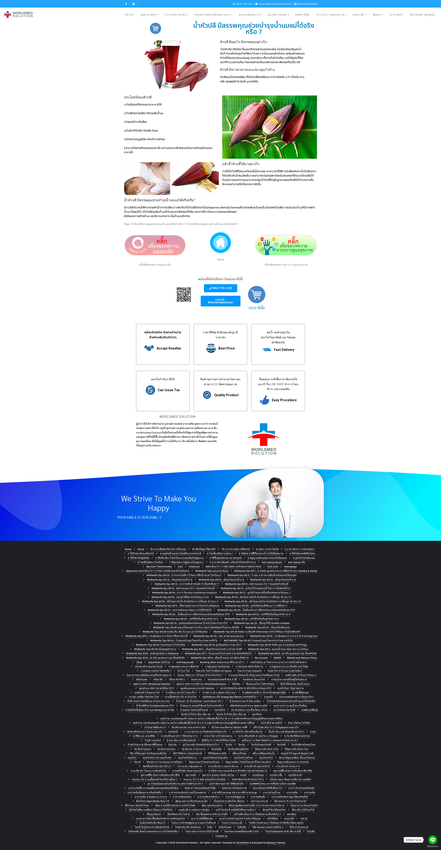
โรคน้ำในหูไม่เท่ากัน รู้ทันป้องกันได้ (152, 827)
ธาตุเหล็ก (268, 696)
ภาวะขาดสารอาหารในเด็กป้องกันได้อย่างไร (205, 731)
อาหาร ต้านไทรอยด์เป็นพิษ (301, 788)
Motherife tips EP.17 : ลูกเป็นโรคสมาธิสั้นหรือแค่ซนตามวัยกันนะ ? (257, 592)
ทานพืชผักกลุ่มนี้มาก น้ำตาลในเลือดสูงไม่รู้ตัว (264, 692)
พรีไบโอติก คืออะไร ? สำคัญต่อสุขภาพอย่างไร (276, 727)
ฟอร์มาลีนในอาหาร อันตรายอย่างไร (144, 731)
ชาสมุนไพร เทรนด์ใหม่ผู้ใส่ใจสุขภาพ (289, 679)
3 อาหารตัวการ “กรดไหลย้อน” (300, 549)
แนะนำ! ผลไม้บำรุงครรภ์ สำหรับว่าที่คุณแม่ (240, 818)
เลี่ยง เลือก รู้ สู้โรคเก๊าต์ (303, 809)
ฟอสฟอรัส (173, 731)
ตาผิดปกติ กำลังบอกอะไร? (147, 692)
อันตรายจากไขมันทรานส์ (234, 788)
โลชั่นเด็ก (241, 827)
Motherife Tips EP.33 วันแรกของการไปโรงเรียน (161, 644)
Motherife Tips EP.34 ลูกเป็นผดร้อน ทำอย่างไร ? (217, 644)
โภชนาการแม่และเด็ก (232, 822)
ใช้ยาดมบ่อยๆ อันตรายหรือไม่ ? (267, 827)
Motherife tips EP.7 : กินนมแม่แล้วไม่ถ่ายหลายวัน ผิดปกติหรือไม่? (218, 653)
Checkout (194, 566)
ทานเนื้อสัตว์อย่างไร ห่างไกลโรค (181, 696)
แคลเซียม (291, 814)
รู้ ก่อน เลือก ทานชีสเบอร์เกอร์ (181, 740)
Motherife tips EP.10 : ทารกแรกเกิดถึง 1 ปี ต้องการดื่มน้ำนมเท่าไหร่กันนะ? (184, 575)
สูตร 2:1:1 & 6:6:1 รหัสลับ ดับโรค (218, 775)
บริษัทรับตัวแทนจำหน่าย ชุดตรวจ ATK (248, 705)
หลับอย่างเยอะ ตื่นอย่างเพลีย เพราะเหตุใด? (290, 779)
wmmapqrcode (185, 662)
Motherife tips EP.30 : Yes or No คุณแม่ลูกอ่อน (218, 636)
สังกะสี (137, 762)
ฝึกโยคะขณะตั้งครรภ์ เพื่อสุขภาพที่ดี (229, 727)
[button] (220, 288)
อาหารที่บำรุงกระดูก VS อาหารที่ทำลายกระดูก (234, 792)
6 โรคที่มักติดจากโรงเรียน (150, 562)
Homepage (290, 566)
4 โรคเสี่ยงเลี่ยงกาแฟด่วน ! (220, 553)
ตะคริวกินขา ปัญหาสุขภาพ (291, 688)
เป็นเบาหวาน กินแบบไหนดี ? (304, 805)
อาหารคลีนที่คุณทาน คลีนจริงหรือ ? (145, 792)
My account (261, 657)
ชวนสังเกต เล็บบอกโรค (254, 679)
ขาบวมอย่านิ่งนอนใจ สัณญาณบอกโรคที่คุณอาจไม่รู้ (253, 675)
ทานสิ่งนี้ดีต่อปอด (300, 692)
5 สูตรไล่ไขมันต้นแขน (304, 557)
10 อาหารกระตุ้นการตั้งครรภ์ (236, 549)
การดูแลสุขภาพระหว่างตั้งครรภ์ (183, 666)
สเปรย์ (243, 775)
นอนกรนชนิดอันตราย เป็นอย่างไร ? (296, 696)
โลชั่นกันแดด (224, 827)
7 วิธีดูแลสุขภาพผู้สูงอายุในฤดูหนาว (186, 562)
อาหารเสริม (292, 792)
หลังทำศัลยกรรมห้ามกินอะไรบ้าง (248, 779)
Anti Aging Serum (272, 562)
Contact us (222, 835)
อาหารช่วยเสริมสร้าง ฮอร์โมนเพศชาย (187, 792)
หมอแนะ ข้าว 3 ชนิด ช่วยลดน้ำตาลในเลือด (204, 779)
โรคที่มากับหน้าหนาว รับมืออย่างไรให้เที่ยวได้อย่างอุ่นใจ (276, 822)
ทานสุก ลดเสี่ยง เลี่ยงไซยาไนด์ (144, 696)
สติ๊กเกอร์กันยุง (239, 753)
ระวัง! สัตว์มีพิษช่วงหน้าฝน (297, 736)
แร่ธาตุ (303, 818)
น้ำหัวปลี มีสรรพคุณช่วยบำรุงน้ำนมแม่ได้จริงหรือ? (291, 701)
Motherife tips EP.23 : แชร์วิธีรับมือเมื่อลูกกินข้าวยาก (263, 614)
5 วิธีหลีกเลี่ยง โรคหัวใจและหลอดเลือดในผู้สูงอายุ (179, 557)
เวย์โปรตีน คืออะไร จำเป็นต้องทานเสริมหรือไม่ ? (257, 814)
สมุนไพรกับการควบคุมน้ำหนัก (157, 757)
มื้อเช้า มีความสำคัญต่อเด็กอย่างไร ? (286, 731)
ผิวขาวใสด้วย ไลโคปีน (299, 722)
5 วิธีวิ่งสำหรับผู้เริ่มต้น (138, 557)
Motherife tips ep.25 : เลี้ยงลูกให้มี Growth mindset (261, 623)
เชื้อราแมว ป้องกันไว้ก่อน (137, 805)
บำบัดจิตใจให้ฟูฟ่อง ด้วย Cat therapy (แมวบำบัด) (149, 710)
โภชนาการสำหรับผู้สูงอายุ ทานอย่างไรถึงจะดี (193, 822)
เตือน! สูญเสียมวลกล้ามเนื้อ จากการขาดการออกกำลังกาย (256, 805)
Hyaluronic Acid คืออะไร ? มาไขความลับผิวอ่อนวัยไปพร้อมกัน (157, 570)
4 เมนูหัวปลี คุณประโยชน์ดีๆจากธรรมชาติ (180, 553)
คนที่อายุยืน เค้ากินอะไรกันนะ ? (300, 675)
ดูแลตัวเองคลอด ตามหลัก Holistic (197, 688)
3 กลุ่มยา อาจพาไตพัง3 (267, 549)
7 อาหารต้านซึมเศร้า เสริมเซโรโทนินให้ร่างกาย (233, 562)
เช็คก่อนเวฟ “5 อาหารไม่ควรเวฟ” (290, 801)
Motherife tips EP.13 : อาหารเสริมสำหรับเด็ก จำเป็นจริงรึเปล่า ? (187, 584)
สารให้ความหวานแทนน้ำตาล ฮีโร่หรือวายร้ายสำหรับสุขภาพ (237, 770)
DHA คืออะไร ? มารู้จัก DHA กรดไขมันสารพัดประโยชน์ (233, 566)
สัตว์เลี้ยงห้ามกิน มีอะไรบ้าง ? (157, 766)
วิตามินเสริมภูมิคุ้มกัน (238, 749)
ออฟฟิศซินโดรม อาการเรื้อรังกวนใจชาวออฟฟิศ (273, 783)
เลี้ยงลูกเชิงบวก (154, 814)
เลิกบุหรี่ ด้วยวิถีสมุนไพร (274, 809)
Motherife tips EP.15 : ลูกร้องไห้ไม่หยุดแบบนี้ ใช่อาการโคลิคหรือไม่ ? (256, 588)
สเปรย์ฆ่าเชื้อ (276, 775)
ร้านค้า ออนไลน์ (153, 740)
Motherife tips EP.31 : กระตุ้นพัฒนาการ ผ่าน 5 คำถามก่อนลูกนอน (283, 636)
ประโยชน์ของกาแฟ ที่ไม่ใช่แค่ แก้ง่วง (249, 710)
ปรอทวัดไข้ (219, 710)
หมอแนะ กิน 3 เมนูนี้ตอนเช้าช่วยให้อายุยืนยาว (154, 779)
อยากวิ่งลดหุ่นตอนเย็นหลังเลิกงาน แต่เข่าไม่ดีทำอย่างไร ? (175, 783)
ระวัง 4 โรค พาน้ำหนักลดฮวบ (218, 736)
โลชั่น (209, 827)
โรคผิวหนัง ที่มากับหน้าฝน (188, 827)
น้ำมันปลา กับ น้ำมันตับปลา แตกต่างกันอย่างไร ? (199, 701)
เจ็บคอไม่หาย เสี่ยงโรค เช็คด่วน (229, 801)
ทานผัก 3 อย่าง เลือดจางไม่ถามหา (219, 692)
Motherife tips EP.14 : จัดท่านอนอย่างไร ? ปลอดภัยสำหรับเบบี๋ (256, 584)
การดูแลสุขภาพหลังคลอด (217, 666)
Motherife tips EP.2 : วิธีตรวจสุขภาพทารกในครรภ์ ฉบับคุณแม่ (187, 605)
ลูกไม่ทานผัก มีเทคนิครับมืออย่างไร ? (201, 744)
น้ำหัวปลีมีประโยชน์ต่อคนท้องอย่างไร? (155, 705)
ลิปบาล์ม (172, 744)
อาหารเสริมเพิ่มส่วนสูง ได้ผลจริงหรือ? (289, 796)
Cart (180, 566)
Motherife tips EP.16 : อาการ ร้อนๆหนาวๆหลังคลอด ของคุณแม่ (184, 592)
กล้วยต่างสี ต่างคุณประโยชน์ (148, 666)
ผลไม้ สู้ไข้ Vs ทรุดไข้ (271, 722)
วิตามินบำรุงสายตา (166, 749)
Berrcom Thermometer (159, 566)
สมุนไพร (132, 757)
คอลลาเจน (196, 679)
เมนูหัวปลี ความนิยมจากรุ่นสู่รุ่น (194, 809)
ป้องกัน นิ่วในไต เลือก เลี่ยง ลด (196, 714)
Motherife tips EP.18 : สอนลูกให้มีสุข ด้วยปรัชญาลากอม (180, 597)
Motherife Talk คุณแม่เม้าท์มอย (211, 570)
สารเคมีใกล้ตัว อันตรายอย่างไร (187, 770)
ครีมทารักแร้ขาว (177, 679)
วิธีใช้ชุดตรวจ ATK (217, 753)
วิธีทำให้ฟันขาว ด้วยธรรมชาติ (187, 753)
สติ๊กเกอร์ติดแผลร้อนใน (264, 753)
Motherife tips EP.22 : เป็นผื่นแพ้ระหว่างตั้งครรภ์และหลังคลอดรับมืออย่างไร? (256, 610)
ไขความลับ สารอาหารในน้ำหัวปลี (201, 831)
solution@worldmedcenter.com (274, 3)
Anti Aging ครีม (296, 562)
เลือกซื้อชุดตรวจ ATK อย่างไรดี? (212, 814)
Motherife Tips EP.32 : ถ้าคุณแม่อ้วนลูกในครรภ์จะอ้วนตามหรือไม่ (184, 640)
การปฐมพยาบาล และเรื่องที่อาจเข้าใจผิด (288, 666)
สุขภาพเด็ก (191, 775)
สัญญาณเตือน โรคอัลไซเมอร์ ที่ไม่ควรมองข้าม (248, 762)
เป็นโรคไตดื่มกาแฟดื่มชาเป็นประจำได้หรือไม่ (151, 809)
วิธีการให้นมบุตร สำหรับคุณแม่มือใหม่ (148, 753)
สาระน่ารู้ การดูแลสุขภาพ (189, 766)
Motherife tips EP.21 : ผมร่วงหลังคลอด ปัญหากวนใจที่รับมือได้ (179, 610)
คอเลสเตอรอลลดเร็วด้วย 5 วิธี (222, 679)
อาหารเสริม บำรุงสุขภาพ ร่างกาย (151, 796)
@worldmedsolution (307, 3)
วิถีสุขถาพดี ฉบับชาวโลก (267, 749)
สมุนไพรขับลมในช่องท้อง (215, 757)
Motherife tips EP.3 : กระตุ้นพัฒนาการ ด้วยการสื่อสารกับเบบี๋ (156, 636)
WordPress (243, 842)
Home (128, 549)
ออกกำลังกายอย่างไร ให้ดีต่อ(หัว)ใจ (226, 783)
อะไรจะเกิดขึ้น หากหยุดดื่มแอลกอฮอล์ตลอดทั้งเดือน (153, 788)
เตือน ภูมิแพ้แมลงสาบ (212, 805)
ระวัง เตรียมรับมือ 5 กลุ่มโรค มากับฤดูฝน (258, 736)
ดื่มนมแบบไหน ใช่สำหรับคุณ (260, 683)
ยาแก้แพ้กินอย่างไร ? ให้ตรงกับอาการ (179, 736)
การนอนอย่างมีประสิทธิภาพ (249, 666)
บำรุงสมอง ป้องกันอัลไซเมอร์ (194, 710)
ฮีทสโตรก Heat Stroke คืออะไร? (153, 801)
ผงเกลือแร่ (257, 714)
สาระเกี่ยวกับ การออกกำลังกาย (223, 766)
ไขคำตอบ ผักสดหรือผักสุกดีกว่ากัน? (241, 831)
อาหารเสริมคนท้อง (182, 796)
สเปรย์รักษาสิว (295, 775)
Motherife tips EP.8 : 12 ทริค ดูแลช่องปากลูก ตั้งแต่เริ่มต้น (287, 653)
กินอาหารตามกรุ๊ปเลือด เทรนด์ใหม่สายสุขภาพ (149, 675)
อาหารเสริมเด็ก (258, 796)
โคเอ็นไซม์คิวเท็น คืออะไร (152, 822)
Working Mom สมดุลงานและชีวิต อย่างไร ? (222, 662)
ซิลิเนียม (236, 683)
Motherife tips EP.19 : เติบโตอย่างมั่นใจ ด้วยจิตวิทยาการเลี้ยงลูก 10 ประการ (253, 597)
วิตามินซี (281, 744)
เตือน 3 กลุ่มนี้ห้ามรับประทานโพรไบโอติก (175, 805)
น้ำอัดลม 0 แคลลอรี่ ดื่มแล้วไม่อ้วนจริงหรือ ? (202, 705)
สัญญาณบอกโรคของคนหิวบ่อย (204, 762)
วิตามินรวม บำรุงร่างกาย (193, 749)
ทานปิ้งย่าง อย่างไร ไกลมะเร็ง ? (181, 692)
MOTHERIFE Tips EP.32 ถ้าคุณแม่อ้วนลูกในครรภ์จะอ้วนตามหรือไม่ (258, 640)
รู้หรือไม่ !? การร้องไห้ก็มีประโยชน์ (219, 740)
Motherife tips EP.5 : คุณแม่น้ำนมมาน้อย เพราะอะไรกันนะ (278, 649)
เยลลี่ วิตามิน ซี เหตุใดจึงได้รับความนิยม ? (236, 809)
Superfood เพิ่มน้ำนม (159, 662)
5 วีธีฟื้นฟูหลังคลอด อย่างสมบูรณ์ (225, 557)
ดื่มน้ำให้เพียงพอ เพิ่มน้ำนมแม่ (295, 683)
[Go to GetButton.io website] (432, 846)
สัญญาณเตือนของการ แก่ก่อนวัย (293, 762)
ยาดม (313, 731)
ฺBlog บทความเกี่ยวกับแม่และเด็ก (192, 801)
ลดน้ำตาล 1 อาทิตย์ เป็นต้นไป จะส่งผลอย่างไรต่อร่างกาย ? (270, 740)
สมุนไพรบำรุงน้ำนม (243, 757)
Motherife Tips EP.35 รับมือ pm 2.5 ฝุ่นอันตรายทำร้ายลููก (277, 644)
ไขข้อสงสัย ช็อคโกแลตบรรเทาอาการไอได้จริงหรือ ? (153, 831)
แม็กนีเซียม (272, 818)
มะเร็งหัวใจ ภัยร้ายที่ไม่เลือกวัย (248, 731)
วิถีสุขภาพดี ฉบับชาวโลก (297, 749)
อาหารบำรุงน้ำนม (271, 792)
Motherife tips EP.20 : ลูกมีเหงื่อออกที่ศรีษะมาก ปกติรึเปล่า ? (256, 605)
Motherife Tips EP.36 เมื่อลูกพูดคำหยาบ (155, 649)
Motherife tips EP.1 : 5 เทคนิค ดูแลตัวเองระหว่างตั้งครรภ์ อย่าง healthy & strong (275, 570)
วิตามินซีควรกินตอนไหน (303, 744)
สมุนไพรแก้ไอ (266, 757)
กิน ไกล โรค (183, 670)
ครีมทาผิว (158, 679)
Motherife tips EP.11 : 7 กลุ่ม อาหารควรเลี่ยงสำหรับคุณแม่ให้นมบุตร (262, 575)
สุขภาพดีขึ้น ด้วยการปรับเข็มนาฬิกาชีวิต (292, 770)
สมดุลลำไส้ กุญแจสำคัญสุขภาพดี (297, 753)
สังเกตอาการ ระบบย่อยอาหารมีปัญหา (165, 762)
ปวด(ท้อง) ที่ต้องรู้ (309, 710)
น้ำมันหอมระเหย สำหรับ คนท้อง (245, 701)
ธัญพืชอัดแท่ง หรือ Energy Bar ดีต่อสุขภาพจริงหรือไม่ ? (230, 696)
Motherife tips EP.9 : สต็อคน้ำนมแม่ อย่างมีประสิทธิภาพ (220, 657)
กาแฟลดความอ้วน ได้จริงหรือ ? (156, 670)
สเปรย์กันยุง (258, 775)
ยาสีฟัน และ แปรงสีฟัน (144, 736)
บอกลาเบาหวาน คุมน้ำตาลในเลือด (290, 705)
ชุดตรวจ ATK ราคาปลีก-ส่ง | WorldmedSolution (201, 683)
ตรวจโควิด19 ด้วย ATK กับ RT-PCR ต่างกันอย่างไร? (245, 688)
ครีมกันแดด (141, 679)
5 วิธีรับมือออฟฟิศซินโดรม (302, 553)
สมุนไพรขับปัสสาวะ (187, 757)
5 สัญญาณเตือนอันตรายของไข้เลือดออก (267, 557)
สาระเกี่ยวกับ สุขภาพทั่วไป (257, 766)
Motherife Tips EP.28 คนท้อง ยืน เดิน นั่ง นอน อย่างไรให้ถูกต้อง (175, 631)
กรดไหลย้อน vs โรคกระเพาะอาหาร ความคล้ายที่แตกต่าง (278, 662)
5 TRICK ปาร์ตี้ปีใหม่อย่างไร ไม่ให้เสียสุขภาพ (261, 553)
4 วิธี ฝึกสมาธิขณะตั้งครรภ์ (141, 553)
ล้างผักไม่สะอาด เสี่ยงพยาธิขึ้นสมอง (145, 744)
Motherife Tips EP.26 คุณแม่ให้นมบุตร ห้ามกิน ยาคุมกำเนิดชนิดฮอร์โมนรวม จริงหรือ (196, 627)
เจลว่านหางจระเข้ (259, 801)
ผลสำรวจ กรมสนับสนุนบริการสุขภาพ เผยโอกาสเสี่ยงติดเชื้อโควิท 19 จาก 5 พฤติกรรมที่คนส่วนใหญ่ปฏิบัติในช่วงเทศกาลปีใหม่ (221, 718)
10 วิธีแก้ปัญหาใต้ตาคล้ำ (204, 549)
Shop (139, 662)
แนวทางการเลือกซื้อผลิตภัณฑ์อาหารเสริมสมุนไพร (160, 818)
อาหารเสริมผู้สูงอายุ (235, 796)
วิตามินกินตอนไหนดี (261, 744)
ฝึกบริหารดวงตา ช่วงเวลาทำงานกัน (189, 727)
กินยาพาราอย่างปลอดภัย (250, 670)
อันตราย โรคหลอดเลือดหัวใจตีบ (200, 788)
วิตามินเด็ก (216, 749)
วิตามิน (228, 744)
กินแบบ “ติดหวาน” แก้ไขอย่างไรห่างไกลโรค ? (199, 675)
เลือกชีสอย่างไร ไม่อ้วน (178, 814)
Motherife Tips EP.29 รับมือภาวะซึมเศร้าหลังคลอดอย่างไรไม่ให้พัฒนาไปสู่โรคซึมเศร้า (257, 631)
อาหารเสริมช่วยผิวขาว (208, 796)
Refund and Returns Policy (302, 657)
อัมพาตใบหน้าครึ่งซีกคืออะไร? (267, 788)
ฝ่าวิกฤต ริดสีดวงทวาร (155, 727)
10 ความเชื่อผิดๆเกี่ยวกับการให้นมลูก (168, 549)
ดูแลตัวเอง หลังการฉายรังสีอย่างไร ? (157, 688)
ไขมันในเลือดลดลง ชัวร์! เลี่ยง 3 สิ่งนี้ (283, 831)
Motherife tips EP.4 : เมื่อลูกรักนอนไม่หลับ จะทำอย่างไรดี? (212, 649)
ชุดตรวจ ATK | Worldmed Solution (151, 683)
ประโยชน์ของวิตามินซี (284, 710)
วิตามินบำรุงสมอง (142, 749)
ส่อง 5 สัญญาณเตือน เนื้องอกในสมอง (297, 757)
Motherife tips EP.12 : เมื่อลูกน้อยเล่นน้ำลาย (170, 579)
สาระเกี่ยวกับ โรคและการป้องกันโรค (148, 770)
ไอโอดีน (311, 831)
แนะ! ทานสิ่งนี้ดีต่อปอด (202, 818)
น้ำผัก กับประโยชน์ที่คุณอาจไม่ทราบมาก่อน (148, 701)
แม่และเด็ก (289, 818)
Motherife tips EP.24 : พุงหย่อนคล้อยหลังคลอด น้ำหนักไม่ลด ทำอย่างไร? (191, 623)
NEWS (277, 657)
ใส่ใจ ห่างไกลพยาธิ (298, 827)
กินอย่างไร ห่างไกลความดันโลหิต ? (285, 670)
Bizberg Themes (276, 842)
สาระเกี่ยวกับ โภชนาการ (288, 766)
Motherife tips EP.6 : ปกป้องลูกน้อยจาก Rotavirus (152, 653)
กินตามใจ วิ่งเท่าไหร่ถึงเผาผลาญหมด (214, 670)
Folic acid (272, 566)
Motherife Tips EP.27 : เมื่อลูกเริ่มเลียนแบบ (267, 627)
